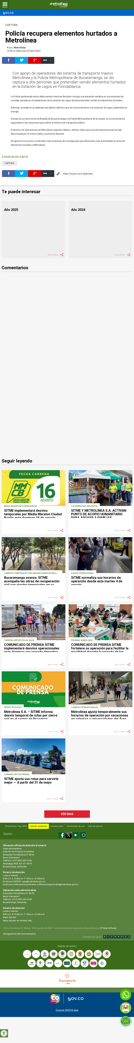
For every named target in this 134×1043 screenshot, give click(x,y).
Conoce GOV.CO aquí (67, 1010)
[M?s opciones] (48, 62)
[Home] (59, 5)
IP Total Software (108, 928)
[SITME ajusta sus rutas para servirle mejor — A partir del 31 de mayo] (33, 756)
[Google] (35, 62)
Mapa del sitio (9, 917)
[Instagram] (82, 834)
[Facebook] (8, 62)
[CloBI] (121, 5)
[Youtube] (75, 834)
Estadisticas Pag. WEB (16, 826)
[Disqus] (67, 321)
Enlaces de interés (67, 946)
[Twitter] (22, 62)
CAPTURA (11, 25)
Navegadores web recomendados (19, 934)
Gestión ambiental (38, 826)
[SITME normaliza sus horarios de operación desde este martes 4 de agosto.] (100, 555)
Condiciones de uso (75, 826)
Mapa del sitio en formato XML (17, 920)
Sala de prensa (95, 826)
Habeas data (57, 826)
